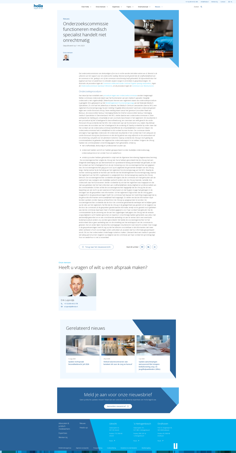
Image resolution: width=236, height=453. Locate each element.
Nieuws (158, 7)
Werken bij (214, 2)
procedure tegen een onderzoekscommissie (120, 95)
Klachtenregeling (146, 448)
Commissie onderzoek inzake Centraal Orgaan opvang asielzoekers (127, 83)
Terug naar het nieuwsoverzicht (98, 247)
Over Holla (85, 7)
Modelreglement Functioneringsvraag (120, 103)
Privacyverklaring (97, 448)
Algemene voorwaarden (82, 448)
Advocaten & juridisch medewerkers (64, 426)
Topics (128, 7)
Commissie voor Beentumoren (143, 86)
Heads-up (84, 427)
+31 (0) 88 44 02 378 (71, 304)
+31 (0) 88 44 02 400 (191, 2)
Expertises (116, 7)
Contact (223, 2)
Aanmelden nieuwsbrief (116, 406)
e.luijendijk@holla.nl (71, 307)
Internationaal (143, 7)
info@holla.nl (204, 2)
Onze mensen (101, 7)
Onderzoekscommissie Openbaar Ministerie (96, 86)
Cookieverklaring (111, 448)
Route (111, 441)
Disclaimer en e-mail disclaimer (129, 448)
